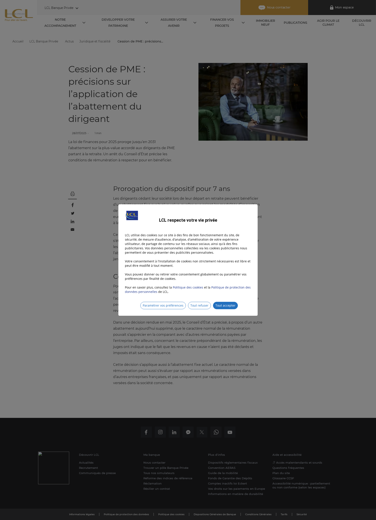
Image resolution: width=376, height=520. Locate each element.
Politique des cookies (188, 287)
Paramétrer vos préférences (163, 305)
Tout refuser (199, 305)
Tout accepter (225, 305)
